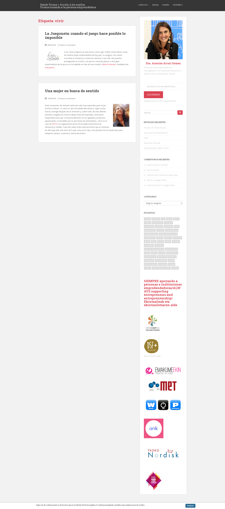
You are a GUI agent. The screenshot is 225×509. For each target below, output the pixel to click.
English (155, 5)
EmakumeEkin (150, 230)
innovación (149, 245)
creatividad (149, 226)
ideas (154, 241)
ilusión (167, 241)
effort (176, 226)
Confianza (168, 223)
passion (162, 253)
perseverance (172, 253)
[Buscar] (180, 112)
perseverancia (150, 257)
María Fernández (109, 64)
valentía (175, 268)
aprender (155, 219)
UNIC (146, 138)
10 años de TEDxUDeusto (155, 127)
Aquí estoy (173, 175)
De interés (177, 5)
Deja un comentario (68, 45)
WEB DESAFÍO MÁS (152, 356)
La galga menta (160, 180)
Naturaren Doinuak (152, 143)
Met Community (171, 249)
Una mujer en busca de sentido (72, 90)
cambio (147, 223)
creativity (158, 226)
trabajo (171, 264)
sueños (171, 260)
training (147, 268)
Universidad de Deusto (161, 268)
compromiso (157, 223)
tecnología (163, 264)
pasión (154, 253)
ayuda (169, 219)
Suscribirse (153, 94)
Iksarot (165, 165)
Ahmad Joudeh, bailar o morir (156, 148)
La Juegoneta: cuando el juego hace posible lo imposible (85, 35)
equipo (159, 238)
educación (168, 226)
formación (177, 238)
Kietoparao (49, 67)
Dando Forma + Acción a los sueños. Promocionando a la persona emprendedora (68, 5)
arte (163, 219)
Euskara (165, 5)
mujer (147, 253)
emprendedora (171, 230)
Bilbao (176, 219)
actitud (147, 219)
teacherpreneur (150, 264)
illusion (160, 241)
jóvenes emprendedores (154, 249)
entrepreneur (150, 238)
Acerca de (143, 5)
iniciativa (176, 241)
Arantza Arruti (153, 165)
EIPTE (54, 124)
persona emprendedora (167, 257)
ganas (147, 241)
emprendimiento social (168, 234)
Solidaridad (149, 260)
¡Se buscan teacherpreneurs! (156, 133)
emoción (160, 230)
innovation (159, 245)
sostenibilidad (161, 260)
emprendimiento (151, 234)
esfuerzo (168, 238)
